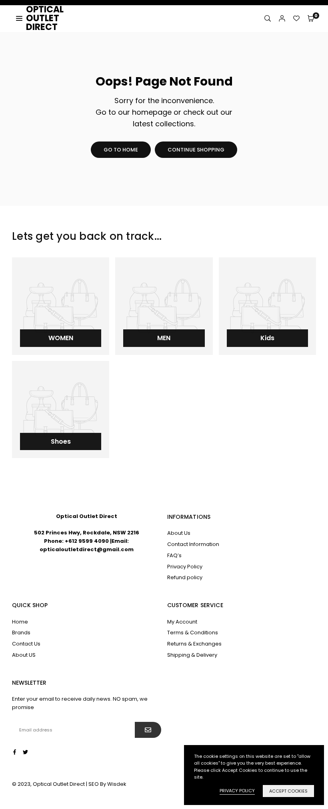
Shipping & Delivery (192, 655)
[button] (311, 18)
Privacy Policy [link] (237, 790)
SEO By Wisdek (107, 784)
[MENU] (19, 18)
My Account (182, 622)
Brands (21, 632)
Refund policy (184, 577)
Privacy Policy (184, 566)
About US (24, 655)
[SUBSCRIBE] (148, 730)
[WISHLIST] (296, 18)
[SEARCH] (267, 18)
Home (20, 622)
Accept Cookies (288, 791)
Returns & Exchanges (194, 644)
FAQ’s (174, 555)
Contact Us (26, 644)
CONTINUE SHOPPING (196, 149)
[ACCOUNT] (282, 18)
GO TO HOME (121, 149)
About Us (178, 533)
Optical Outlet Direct (56, 18)
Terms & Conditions (192, 632)
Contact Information (193, 544)
